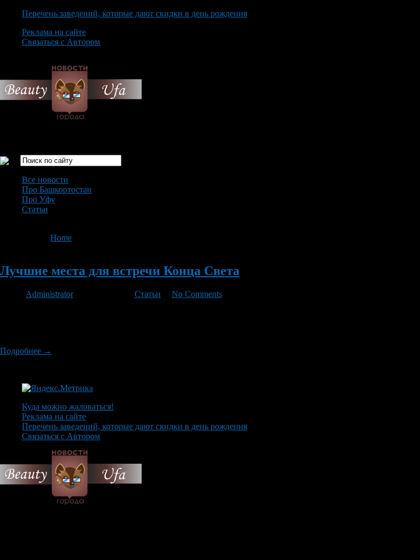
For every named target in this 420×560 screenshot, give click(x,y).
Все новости (45, 179)
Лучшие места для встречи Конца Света (120, 271)
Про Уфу (38, 199)
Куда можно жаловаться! (68, 406)
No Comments (197, 294)
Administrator (49, 294)
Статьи (35, 209)
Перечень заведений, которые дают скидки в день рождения (134, 13)
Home (61, 237)
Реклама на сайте (54, 32)
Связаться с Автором (61, 41)
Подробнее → (26, 350)
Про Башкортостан (57, 189)
